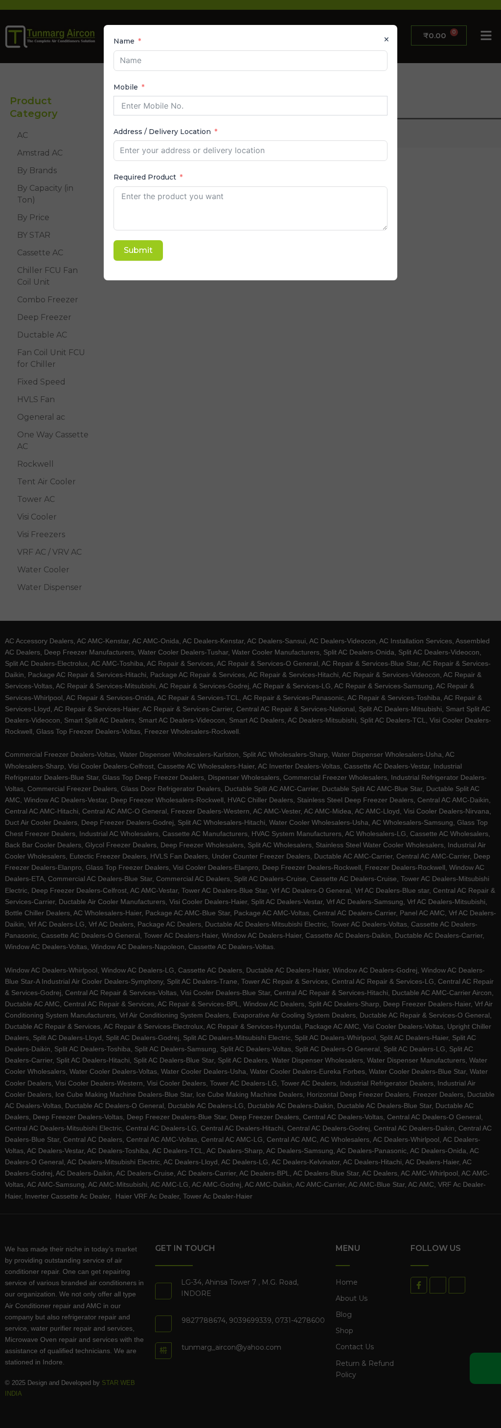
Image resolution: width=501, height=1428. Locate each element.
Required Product (145, 177)
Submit (138, 250)
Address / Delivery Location (162, 131)
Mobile (126, 87)
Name (124, 41)
